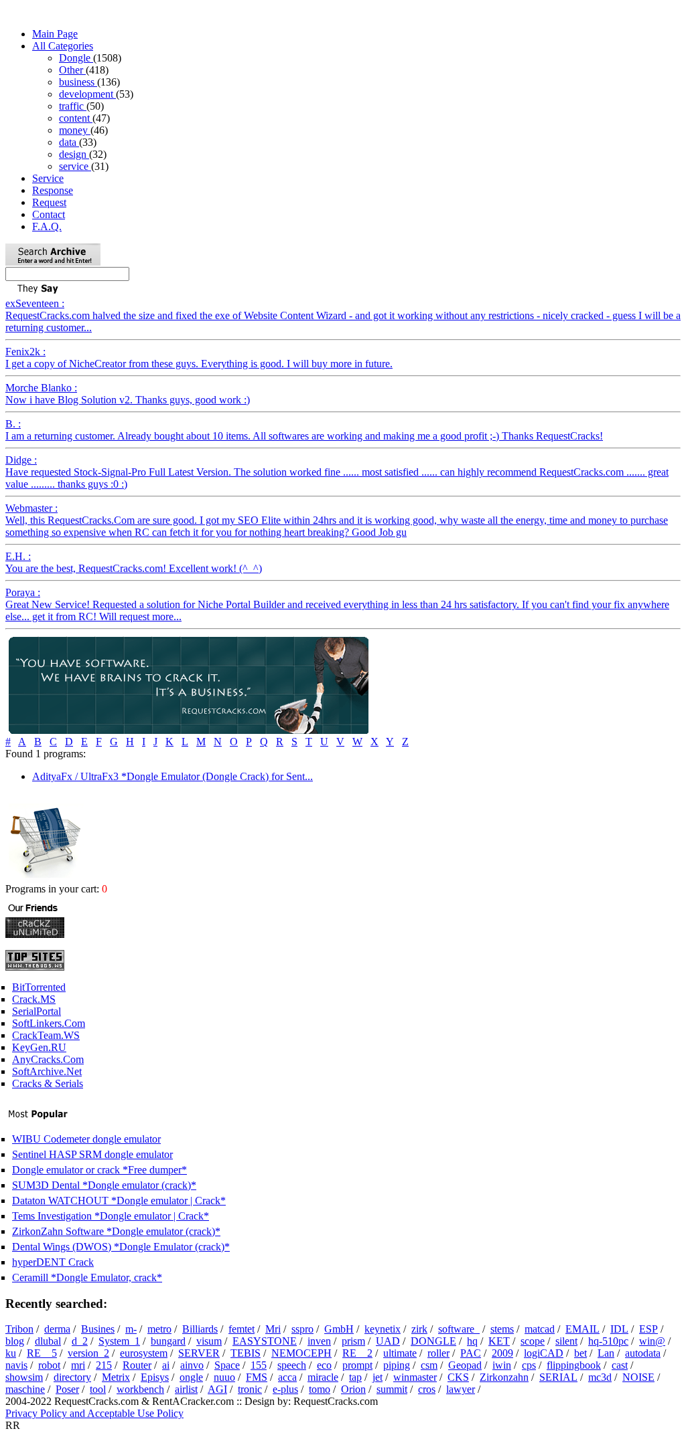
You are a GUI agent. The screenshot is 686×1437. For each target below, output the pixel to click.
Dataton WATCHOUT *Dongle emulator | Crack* (119, 1200)
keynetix (382, 1329)
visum (209, 1341)
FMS (256, 1377)
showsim (24, 1377)
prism (353, 1341)
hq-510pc (608, 1341)
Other (72, 70)
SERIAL (558, 1377)
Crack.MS (34, 999)
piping (396, 1365)
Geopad (465, 1365)
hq (472, 1341)
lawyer (460, 1389)
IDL (619, 1329)
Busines (98, 1329)
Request (49, 202)
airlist (186, 1389)
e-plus (285, 1389)
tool (98, 1389)
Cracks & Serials (47, 1083)
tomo (319, 1389)
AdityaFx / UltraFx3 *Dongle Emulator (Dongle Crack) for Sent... (172, 776)
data (69, 142)
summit (391, 1389)
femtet (241, 1329)
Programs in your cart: (53, 888)
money (74, 130)
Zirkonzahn (504, 1377)
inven (319, 1341)
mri (78, 1365)
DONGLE (433, 1341)
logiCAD (543, 1353)
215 (104, 1365)
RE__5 (42, 1353)
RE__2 (357, 1353)
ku (10, 1353)
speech (291, 1365)
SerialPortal (36, 1011)
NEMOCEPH (301, 1353)
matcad (540, 1329)
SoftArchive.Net (47, 1071)
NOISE (638, 1377)
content (75, 118)
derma (57, 1329)
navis (16, 1365)
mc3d (600, 1377)
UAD (388, 1341)
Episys (155, 1377)
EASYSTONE (264, 1341)
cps (529, 1365)
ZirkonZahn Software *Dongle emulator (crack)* (116, 1231)
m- (131, 1329)
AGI (217, 1389)
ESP (648, 1329)
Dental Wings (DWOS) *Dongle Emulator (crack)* (121, 1246)
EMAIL (582, 1329)
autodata (643, 1353)
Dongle (76, 58)
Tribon (19, 1329)
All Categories (62, 46)
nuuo (224, 1377)
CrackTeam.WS (46, 1035)
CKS (458, 1377)
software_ (459, 1329)
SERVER (199, 1353)
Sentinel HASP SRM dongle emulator (92, 1154)
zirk (419, 1329)
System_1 (119, 1341)
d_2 (80, 1341)
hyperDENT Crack (53, 1262)
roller (438, 1353)
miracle (322, 1377)
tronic (250, 1389)
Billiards (200, 1329)
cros (426, 1389)
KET (499, 1341)
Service (48, 178)
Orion (353, 1389)
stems (502, 1329)
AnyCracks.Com (48, 1059)
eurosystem (143, 1353)
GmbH (339, 1329)
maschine (25, 1389)
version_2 (88, 1353)
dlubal (48, 1341)
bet (580, 1353)
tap (355, 1377)
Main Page (55, 33)
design (74, 154)
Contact (48, 214)
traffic (72, 106)
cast (620, 1365)
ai (165, 1365)
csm (429, 1365)
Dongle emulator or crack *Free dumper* (99, 1169)
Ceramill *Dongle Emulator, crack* (87, 1277)
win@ (652, 1341)
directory (72, 1377)
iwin (501, 1365)
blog (14, 1341)
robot (49, 1365)
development (87, 94)
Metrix (116, 1377)
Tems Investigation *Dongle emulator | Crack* (110, 1216)
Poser (67, 1389)
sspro (302, 1329)
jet (377, 1377)
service (75, 166)
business (78, 82)
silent (566, 1341)
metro (159, 1329)
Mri (273, 1329)
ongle (191, 1377)
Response (52, 190)
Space (227, 1365)
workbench (140, 1389)
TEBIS (245, 1353)
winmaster (415, 1377)
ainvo (192, 1365)
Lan (606, 1353)
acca (287, 1377)
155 (259, 1365)
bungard (168, 1341)
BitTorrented (39, 987)
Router (137, 1365)
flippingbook (574, 1365)
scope (533, 1341)
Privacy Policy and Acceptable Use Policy (94, 1413)
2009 (502, 1353)
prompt (357, 1365)
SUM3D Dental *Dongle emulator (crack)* (104, 1185)
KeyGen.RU (39, 1047)
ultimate (400, 1353)
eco (324, 1365)
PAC (470, 1353)
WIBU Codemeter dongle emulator (86, 1139)
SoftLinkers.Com (48, 1023)
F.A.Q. (47, 226)
